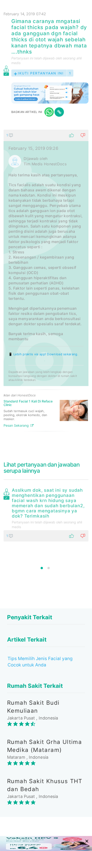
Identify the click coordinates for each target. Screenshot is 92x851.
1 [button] (42, 568)
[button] (46, 135)
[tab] (46, 282)
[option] (46, 514)
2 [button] (48, 568)
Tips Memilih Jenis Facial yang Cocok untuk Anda (40, 662)
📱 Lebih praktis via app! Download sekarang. (43, 354)
